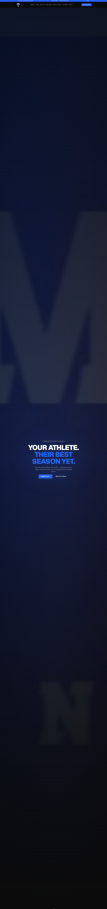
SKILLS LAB (42, 4)
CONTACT (70, 4)
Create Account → (86, 4)
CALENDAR (65, 4)
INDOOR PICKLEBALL (57, 4)
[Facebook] (88, 0)
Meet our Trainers (61, 476)
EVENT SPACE (49, 4)
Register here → (45, 476)
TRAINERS (32, 4)
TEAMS (37, 4)
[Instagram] (87, 0)
